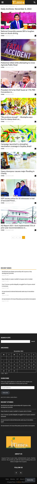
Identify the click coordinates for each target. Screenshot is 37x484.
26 (29, 367)
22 (9, 367)
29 (9, 371)
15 (9, 364)
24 (19, 367)
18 (24, 364)
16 (14, 364)
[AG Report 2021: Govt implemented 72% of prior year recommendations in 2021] (18, 215)
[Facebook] (16, 473)
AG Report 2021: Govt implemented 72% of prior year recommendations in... (18, 227)
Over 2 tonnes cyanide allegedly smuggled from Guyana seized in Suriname (18, 285)
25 (24, 367)
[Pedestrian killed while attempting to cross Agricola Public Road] (18, 50)
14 (3, 364)
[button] (34, 2)
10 (19, 361)
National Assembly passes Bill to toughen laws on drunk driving (17, 32)
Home (7, 479)
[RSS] (21, 473)
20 (33, 364)
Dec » (6, 373)
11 (24, 361)
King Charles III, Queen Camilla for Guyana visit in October (17, 279)
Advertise (12, 479)
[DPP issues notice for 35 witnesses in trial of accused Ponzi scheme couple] (18, 187)
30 (14, 371)
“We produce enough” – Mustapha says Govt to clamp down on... (17, 118)
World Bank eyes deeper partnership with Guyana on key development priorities (17, 272)
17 (19, 364)
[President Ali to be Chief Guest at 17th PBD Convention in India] (18, 79)
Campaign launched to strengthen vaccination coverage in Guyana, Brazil (16, 145)
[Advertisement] (14, 252)
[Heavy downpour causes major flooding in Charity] (18, 160)
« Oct (2, 373)
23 (14, 367)
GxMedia (19, 482)
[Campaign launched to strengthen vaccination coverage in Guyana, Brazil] (18, 133)
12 (29, 361)
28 (3, 371)
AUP (17, 479)
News (2, 28)
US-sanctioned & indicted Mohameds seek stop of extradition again (18, 292)
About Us (22, 479)
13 (33, 361)
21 (3, 367)
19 (29, 364)
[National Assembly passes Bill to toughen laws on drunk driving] (18, 20)
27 (33, 367)
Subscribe (5, 392)
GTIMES (2, 35)
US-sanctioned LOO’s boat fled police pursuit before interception (19, 299)
